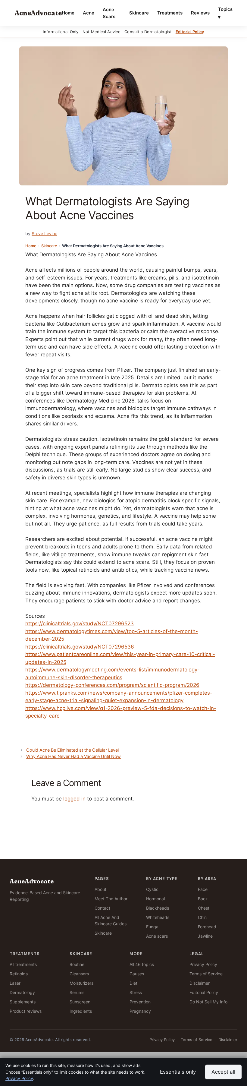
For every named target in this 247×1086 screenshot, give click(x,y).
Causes (137, 973)
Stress (136, 992)
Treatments (170, 13)
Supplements (23, 1001)
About (100, 889)
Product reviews (26, 1011)
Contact (102, 908)
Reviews (200, 13)
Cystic (152, 889)
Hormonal (155, 898)
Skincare (139, 13)
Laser (15, 983)
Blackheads (157, 908)
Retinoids (19, 973)
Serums (77, 992)
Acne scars (157, 936)
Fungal (152, 926)
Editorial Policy (190, 31)
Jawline (205, 936)
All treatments (23, 964)
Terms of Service (206, 973)
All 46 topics (142, 964)
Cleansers (79, 973)
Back (203, 898)
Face (203, 889)
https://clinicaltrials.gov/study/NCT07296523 (79, 623)
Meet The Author (111, 898)
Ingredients (81, 1011)
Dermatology (22, 992)
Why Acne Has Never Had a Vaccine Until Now (73, 756)
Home (68, 13)
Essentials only (178, 1072)
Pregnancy (140, 1011)
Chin (202, 917)
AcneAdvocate (38, 13)
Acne (88, 13)
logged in (74, 799)
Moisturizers (81, 983)
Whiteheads (157, 917)
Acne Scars (109, 13)
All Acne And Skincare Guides (111, 920)
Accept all (223, 1072)
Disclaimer (199, 983)
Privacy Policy (203, 964)
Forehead (207, 926)
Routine (77, 964)
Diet (133, 983)
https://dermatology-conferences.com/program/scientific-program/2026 (112, 685)
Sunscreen (80, 1001)
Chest (203, 908)
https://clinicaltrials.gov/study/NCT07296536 (79, 647)
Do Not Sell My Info (208, 1001)
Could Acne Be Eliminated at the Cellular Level (72, 750)
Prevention (140, 1001)
